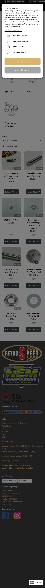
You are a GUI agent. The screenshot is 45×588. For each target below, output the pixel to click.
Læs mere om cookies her (13, 31)
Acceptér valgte (22, 70)
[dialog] (22, 294)
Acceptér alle (22, 61)
